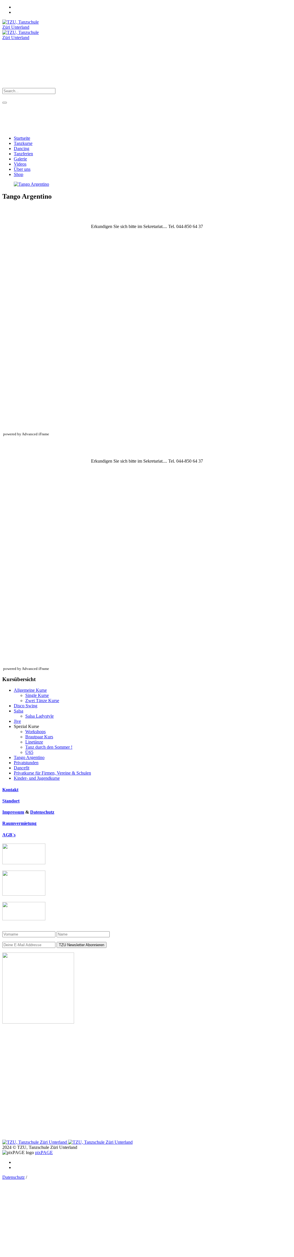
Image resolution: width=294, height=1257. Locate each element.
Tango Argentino (29, 757)
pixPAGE (44, 1152)
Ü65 (29, 752)
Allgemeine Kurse (30, 690)
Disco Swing (25, 705)
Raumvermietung (19, 823)
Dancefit (21, 767)
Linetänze (34, 741)
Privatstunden (26, 762)
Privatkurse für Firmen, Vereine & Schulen (52, 773)
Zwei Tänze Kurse (42, 700)
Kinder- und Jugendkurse (37, 778)
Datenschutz (42, 812)
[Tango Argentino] (31, 184)
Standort (11, 800)
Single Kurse (37, 695)
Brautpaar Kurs (39, 736)
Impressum (13, 812)
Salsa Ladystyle (39, 716)
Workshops (35, 731)
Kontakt (10, 789)
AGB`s (9, 834)
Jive (17, 721)
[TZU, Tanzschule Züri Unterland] (67, 1142)
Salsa (18, 710)
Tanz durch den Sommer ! (48, 747)
